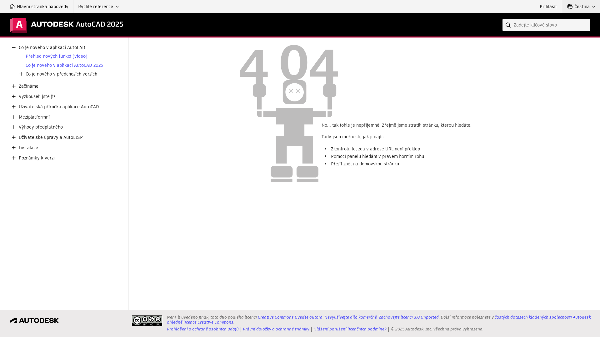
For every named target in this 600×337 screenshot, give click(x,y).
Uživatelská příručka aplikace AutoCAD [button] (59, 107)
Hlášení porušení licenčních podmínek (350, 329)
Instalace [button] (28, 147)
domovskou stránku (379, 164)
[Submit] (508, 25)
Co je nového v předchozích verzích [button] (61, 74)
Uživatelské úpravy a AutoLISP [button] (51, 137)
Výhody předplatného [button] (41, 127)
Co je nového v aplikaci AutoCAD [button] (52, 47)
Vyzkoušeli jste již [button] (37, 96)
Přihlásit (548, 6)
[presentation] (147, 320)
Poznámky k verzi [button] (37, 158)
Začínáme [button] (28, 86)
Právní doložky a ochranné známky (276, 329)
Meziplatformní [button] (34, 117)
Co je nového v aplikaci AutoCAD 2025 (64, 65)
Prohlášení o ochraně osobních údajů (203, 329)
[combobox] (546, 25)
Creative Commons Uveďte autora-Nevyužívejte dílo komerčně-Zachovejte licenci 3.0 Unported (348, 317)
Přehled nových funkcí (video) (57, 56)
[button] (98, 6)
